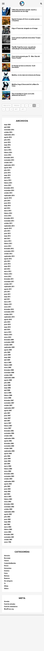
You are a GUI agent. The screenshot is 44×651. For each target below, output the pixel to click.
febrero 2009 (8, 365)
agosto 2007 (8, 410)
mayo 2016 (7, 145)
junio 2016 (7, 142)
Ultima (6, 586)
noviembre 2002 (9, 507)
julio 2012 (7, 261)
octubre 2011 (8, 284)
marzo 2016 (7, 150)
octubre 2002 (8, 509)
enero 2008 (7, 398)
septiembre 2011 (9, 286)
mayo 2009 (7, 357)
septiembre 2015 (9, 165)
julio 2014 (7, 201)
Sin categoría (8, 581)
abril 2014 (7, 208)
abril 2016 (7, 147)
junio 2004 (7, 459)
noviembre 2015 (9, 160)
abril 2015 (7, 178)
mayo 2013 (7, 236)
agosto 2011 (8, 289)
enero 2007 (7, 428)
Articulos (7, 556)
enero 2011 (7, 307)
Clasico (6, 561)
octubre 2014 (8, 193)
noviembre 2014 (9, 190)
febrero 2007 (8, 426)
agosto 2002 (8, 514)
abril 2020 (7, 127)
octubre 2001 (8, 539)
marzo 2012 (7, 271)
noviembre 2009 (9, 342)
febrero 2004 (8, 469)
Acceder (6, 601)
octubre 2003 (8, 479)
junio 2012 (7, 264)
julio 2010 (7, 322)
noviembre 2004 (9, 446)
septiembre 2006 (9, 438)
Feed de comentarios (10, 606)
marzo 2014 (7, 211)
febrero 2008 (8, 395)
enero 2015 (7, 185)
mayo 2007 (7, 418)
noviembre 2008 (9, 372)
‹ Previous (16, 105)
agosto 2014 (8, 198)
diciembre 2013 (9, 218)
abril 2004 (7, 464)
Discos (6, 566)
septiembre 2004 (9, 451)
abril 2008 (7, 390)
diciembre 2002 (9, 504)
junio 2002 (7, 519)
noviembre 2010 (9, 312)
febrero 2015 (8, 183)
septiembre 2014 (9, 195)
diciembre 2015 (9, 157)
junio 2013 (7, 233)
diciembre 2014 (9, 188)
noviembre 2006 (9, 433)
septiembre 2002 (9, 512)
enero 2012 (7, 276)
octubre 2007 (8, 405)
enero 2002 (7, 532)
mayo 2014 (7, 205)
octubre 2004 (8, 448)
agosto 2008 (8, 380)
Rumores (7, 578)
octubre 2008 (8, 375)
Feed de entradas (9, 604)
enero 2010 (7, 337)
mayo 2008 (7, 388)
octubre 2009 (8, 345)
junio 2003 (7, 489)
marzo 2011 (7, 302)
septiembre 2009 (9, 347)
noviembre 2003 (9, 476)
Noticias (6, 576)
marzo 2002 (7, 527)
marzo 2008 (7, 393)
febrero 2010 (8, 335)
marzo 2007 (7, 423)
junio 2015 (7, 173)
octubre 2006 (8, 436)
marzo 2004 (7, 466)
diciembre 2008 (9, 370)
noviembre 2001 (9, 537)
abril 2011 (7, 299)
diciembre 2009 (9, 340)
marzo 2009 (7, 362)
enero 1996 (7, 542)
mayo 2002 (7, 522)
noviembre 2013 (9, 221)
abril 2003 (7, 494)
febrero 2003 (8, 499)
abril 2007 (7, 421)
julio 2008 (7, 383)
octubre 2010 (8, 314)
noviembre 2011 (9, 281)
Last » (23, 109)
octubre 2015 (8, 162)
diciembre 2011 (9, 279)
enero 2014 (7, 216)
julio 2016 (7, 140)
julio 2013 (7, 231)
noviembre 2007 (9, 403)
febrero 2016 (8, 152)
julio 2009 (7, 352)
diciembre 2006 (9, 431)
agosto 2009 (8, 350)
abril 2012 (7, 269)
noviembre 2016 (9, 130)
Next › (16, 109)
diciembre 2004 (9, 443)
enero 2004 (7, 471)
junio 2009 (7, 355)
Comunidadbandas (10, 563)
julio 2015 (7, 170)
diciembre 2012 (9, 249)
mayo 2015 (7, 175)
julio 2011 (7, 292)
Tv (5, 583)
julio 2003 (7, 486)
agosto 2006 (8, 441)
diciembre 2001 (9, 534)
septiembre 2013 (9, 226)
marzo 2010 (7, 332)
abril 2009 (7, 360)
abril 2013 (7, 238)
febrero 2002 (8, 529)
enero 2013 (7, 246)
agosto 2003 (8, 484)
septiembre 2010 (9, 317)
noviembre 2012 (9, 251)
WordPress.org (9, 609)
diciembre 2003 (9, 474)
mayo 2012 (7, 266)
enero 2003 (7, 502)
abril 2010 (7, 329)
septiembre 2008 (9, 378)
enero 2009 (7, 367)
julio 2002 (7, 517)
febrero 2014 (8, 213)
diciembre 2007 (9, 400)
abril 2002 (7, 524)
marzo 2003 (7, 496)
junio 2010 (7, 324)
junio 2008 (7, 385)
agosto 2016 (8, 137)
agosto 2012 (8, 259)
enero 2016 (7, 155)
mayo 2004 (7, 461)
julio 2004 (7, 456)
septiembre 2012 (9, 256)
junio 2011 (7, 294)
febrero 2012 (8, 274)
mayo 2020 (7, 125)
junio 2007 (7, 416)
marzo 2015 (7, 180)
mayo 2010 (7, 327)
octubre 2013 (8, 223)
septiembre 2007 (9, 408)
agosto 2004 (8, 453)
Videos (6, 588)
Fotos (6, 573)
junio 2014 (7, 203)
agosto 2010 (8, 319)
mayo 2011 (7, 297)
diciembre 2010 (9, 309)
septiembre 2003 (9, 481)
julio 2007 (7, 413)
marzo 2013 (7, 241)
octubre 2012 (8, 254)
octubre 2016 (8, 132)
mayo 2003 (7, 491)
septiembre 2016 (9, 135)
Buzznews (7, 558)
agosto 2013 (8, 228)
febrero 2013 (8, 243)
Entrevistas (7, 568)
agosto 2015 (8, 168)
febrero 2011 (8, 304)
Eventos (6, 571)
